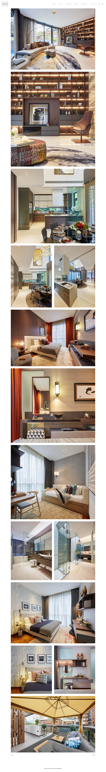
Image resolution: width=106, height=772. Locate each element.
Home (53, 3)
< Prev (12, 755)
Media (76, 3)
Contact (92, 3)
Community (84, 3)
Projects (68, 3)
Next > (93, 755)
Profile (60, 3)
